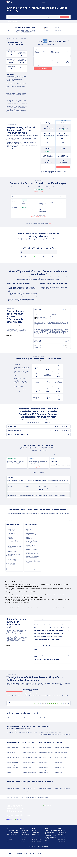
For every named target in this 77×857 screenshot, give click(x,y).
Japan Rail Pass (61, 830)
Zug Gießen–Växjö (58, 772)
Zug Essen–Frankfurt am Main (12, 791)
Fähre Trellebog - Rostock (50, 835)
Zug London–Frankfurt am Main (13, 750)
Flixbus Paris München (24, 837)
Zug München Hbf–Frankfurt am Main (63, 752)
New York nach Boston (12, 836)
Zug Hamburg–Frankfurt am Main (62, 747)
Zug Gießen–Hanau (26, 767)
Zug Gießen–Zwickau (42, 762)
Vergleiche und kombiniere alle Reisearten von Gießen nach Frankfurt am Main (22, 733)
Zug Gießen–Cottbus (59, 762)
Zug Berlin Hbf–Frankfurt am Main (29, 752)
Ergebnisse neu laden (38, 191)
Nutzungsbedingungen (29, 853)
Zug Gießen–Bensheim (59, 767)
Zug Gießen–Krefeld (26, 770)
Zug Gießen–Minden (26, 765)
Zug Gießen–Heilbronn (11, 772)
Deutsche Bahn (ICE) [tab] (38, 517)
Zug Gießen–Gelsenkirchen (12, 767)
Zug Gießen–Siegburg (43, 770)
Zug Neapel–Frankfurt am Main (29, 760)
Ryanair (34, 830)
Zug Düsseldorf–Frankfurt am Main (62, 755)
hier (50, 223)
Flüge (22, 2)
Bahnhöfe (9, 837)
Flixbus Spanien (23, 832)
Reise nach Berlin (62, 832)
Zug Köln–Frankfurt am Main (12, 752)
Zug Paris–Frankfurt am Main (44, 747)
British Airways (35, 834)
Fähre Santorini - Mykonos (51, 830)
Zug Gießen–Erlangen (11, 765)
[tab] (39, 44)
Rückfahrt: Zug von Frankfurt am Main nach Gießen (18, 730)
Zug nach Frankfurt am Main (20, 797)
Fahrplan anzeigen (11, 70)
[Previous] (21, 248)
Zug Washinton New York (12, 832)
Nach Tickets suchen (11, 56)
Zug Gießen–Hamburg (27, 717)
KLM (33, 837)
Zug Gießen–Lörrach (59, 770)
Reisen (59, 828)
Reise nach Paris (61, 834)
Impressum (19, 853)
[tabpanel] (38, 546)
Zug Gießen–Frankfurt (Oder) (28, 762)
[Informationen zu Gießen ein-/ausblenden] (68, 703)
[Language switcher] (44, 2)
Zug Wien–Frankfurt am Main (28, 755)
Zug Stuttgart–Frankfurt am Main (45, 750)
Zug (14, 2)
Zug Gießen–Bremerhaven (12, 762)
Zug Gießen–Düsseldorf (11, 717)
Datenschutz (38, 853)
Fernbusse (22, 828)
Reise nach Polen (62, 836)
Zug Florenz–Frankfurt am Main (45, 755)
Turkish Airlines (35, 832)
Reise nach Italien (62, 837)
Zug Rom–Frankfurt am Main (28, 750)
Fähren (25, 2)
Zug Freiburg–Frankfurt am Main (29, 791)
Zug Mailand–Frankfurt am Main (61, 750)
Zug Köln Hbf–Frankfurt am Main (13, 755)
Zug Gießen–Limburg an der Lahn (13, 770)
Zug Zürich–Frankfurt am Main (61, 757)
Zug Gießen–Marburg (43, 717)
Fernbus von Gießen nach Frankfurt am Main (48, 730)
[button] (36, 17)
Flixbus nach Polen (24, 830)
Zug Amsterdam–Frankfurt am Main (46, 757)
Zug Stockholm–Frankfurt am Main (29, 757)
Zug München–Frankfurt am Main (29, 747)
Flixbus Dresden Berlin (24, 836)
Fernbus (18, 2)
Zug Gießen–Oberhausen (60, 760)
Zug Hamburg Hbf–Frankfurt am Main (14, 757)
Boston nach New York (12, 834)
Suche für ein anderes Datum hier (38, 216)
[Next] (68, 40)
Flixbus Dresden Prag (24, 834)
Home (7, 797)
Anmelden (69, 2)
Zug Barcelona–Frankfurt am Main (45, 752)
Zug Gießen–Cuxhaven (43, 767)
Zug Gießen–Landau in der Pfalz (29, 772)
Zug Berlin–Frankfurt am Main (12, 747)
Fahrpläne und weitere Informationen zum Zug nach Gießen (52, 732)
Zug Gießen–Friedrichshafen (44, 760)
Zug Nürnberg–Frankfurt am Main (13, 760)
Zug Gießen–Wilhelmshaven (60, 765)
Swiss (33, 836)
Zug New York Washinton (12, 830)
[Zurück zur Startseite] (10, 2)
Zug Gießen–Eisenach (43, 765)
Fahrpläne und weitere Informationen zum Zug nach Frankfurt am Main (54, 734)
